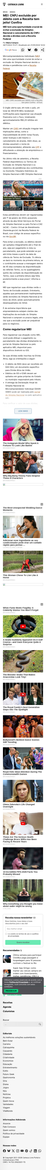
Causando (7, 1051)
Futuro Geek (8, 1074)
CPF (37, 147)
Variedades (8, 1104)
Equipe (6, 1137)
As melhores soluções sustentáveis (19, 1037)
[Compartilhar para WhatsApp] (22, 49)
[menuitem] (23, 1004)
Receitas (7, 1002)
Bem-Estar (8, 1041)
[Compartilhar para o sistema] (42, 49)
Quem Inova (8, 1101)
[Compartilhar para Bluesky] (29, 49)
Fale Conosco (9, 1127)
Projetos (7, 1097)
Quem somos (9, 1130)
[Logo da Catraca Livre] (13, 4)
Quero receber (23, 942)
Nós (5, 1091)
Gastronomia (9, 1077)
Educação (7, 1064)
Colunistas (8, 1011)
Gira (5, 1081)
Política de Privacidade (18, 982)
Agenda (7, 1007)
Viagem (6, 1107)
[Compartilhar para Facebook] (36, 49)
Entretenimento (10, 1067)
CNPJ (16, 128)
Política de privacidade (13, 1133)
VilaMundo (8, 1111)
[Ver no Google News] (11, 49)
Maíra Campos (12, 43)
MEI (37, 56)
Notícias (7, 1094)
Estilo (5, 1071)
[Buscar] (40, 1024)
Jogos (6, 1087)
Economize (8, 1061)
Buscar (6, 1020)
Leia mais (23, 411)
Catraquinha (8, 1047)
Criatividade (8, 1057)
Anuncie (6, 1123)
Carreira (6, 1044)
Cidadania (7, 1054)
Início (5, 12)
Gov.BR (12, 236)
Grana (12, 12)
